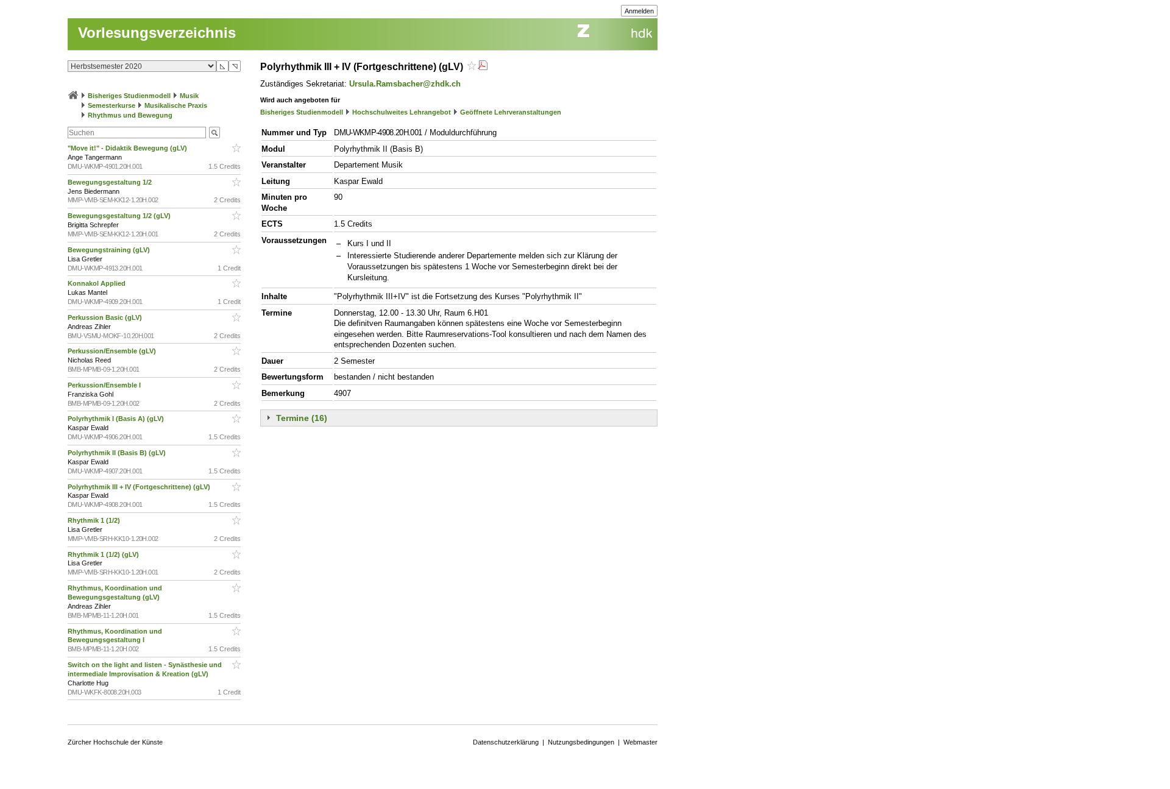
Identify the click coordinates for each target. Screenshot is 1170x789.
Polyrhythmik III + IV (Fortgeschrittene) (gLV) (140, 486)
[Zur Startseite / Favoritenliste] (73, 95)
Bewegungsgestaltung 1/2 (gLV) (120, 215)
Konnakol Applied (97, 283)
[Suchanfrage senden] (214, 132)
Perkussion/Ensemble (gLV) (113, 351)
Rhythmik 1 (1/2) (95, 520)
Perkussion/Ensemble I (105, 385)
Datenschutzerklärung (506, 742)
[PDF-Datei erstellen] (483, 67)
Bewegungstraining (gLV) (110, 249)
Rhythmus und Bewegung (130, 115)
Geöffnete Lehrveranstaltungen (510, 112)
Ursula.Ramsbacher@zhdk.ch (405, 83)
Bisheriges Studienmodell (129, 95)
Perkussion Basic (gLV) (106, 317)
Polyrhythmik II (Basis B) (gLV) (118, 452)
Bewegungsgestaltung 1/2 (111, 182)
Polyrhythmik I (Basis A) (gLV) (117, 418)
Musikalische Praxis (175, 105)
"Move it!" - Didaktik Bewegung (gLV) (128, 148)
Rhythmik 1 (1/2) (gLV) (104, 554)
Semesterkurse (111, 105)
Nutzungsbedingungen (581, 742)
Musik (189, 95)
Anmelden (639, 11)
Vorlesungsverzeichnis (157, 32)
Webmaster (640, 742)
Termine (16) (301, 418)
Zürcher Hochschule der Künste (115, 742)
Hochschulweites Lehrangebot (401, 112)
